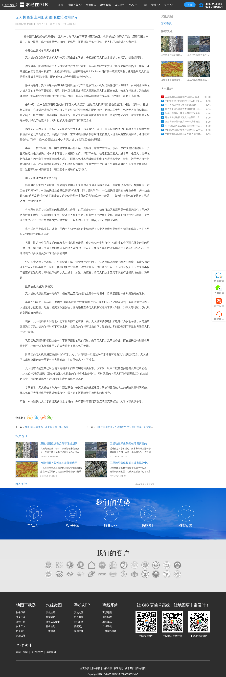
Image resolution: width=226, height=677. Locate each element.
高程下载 (20, 621)
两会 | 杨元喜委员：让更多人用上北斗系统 (46, 426)
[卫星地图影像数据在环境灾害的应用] (96, 450)
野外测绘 (78, 617)
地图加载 (107, 621)
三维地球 (50, 630)
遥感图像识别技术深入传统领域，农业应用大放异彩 (184, 117)
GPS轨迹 (79, 621)
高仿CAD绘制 (53, 621)
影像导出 (20, 630)
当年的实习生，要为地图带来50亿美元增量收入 (184, 113)
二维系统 (107, 626)
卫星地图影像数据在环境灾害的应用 (131, 443)
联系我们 (118, 668)
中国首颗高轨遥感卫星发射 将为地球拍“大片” (184, 133)
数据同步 (50, 617)
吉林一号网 (22, 652)
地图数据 (105, 5)
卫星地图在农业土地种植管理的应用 (182, 96)
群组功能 (50, 626)
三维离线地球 (109, 630)
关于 (166, 5)
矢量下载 (20, 617)
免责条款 (84, 668)
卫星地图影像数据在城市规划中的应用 (132, 463)
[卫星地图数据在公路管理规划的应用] (27, 449)
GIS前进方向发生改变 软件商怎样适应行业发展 (184, 125)
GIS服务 (120, 5)
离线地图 (78, 612)
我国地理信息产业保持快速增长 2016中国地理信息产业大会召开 (184, 129)
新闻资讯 (166, 23)
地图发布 (107, 617)
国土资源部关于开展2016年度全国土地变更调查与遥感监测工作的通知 (184, 121)
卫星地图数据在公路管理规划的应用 (61, 443)
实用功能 (20, 635)
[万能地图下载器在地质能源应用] (27, 469)
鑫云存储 (51, 652)
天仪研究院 (37, 652)
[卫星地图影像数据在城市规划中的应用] (96, 469)
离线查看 (50, 612)
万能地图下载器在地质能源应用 (58, 463)
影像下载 (20, 612)
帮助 (154, 5)
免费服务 (91, 5)
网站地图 (141, 668)
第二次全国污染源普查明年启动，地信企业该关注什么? (184, 109)
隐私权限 (107, 668)
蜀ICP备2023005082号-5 (125, 674)
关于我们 (129, 668)
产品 (131, 5)
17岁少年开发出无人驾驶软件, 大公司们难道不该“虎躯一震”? (126, 426)
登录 (189, 5)
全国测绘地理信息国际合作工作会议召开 (184, 100)
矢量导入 (20, 626)
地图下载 (73, 5)
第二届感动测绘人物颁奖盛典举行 (181, 104)
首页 (60, 5)
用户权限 (96, 668)
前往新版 (9, 4)
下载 (144, 5)
